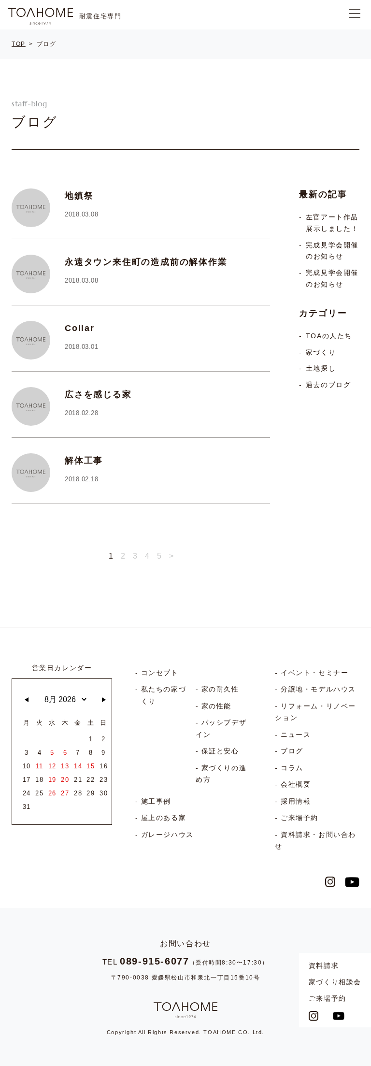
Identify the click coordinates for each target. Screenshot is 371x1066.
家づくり (321, 352)
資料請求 (324, 965)
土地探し (321, 368)
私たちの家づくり (163, 695)
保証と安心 (220, 751)
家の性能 (216, 706)
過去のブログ (328, 385)
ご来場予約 (327, 998)
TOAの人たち (329, 336)
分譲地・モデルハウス (318, 689)
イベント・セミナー (314, 673)
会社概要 (296, 784)
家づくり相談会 (335, 982)
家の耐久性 (220, 689)
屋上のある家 (163, 817)
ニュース (296, 734)
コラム (292, 768)
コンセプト (160, 673)
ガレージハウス (167, 834)
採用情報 (296, 801)
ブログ (292, 751)
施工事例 (156, 801)
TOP (19, 44)
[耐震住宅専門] (40, 16)
